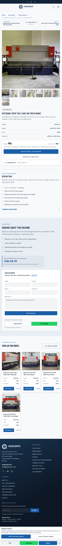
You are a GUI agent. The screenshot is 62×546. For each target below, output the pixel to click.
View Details (9, 388)
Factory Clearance (8, 486)
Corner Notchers (38, 463)
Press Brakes (22, 15)
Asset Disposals (7, 489)
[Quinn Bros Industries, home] (26, 7)
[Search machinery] (53, 7)
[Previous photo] (4, 59)
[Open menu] (58, 7)
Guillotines (36, 448)
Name (7, 281)
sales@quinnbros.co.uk (9, 467)
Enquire (18, 388)
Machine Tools (37, 465)
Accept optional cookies (15, 536)
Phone (34, 281)
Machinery (11, 15)
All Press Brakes (51, 346)
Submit (34, 510)
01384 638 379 (11, 162)
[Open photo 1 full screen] (31, 59)
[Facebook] (3, 471)
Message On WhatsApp (31, 157)
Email (7, 288)
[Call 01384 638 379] (27, 2)
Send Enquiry (31, 313)
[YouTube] (8, 471)
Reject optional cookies (46, 536)
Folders (35, 457)
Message (8, 296)
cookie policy (37, 532)
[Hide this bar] (59, 543)
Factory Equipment (38, 468)
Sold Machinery (7, 492)
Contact (5, 498)
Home (3, 15)
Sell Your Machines (8, 483)
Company (35, 288)
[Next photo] (57, 59)
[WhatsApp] (12, 471)
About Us (5, 480)
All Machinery (37, 471)
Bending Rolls (37, 454)
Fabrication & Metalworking (42, 460)
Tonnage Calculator (9, 495)
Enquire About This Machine (31, 151)
